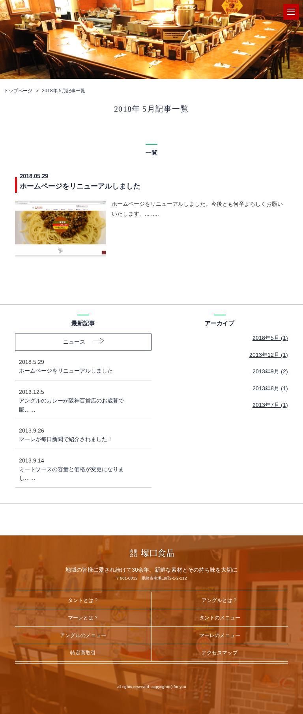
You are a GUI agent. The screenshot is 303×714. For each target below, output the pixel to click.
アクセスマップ (220, 653)
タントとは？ (83, 600)
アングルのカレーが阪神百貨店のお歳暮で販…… (71, 401)
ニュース (74, 342)
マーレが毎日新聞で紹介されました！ (66, 434)
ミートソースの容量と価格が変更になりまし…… (71, 469)
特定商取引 (83, 653)
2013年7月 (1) (270, 405)
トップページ (18, 90)
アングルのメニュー (83, 635)
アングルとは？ (220, 600)
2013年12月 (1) (268, 355)
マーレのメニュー (219, 635)
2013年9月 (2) (270, 371)
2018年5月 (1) (270, 338)
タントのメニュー (219, 618)
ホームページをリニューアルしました (66, 366)
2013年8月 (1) (270, 388)
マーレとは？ (83, 618)
